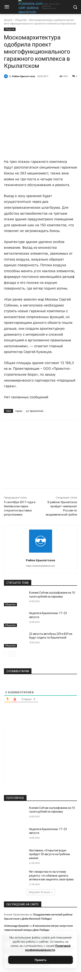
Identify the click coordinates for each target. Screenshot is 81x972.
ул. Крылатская (34, 410)
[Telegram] (29, 86)
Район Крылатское (23, 76)
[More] (56, 86)
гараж (18, 410)
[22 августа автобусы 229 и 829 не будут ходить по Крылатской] (15, 639)
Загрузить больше (39, 892)
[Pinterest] (47, 86)
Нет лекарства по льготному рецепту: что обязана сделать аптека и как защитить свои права (51, 875)
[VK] (20, 86)
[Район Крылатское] (6, 76)
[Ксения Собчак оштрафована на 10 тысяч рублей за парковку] (15, 598)
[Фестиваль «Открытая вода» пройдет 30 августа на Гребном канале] (15, 856)
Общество (21, 20)
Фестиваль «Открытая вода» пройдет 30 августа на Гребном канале (49, 854)
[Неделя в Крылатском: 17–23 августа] (15, 619)
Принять (40, 960)
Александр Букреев (16, 925)
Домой (8, 20)
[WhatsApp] (38, 86)
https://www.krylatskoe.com (40, 565)
